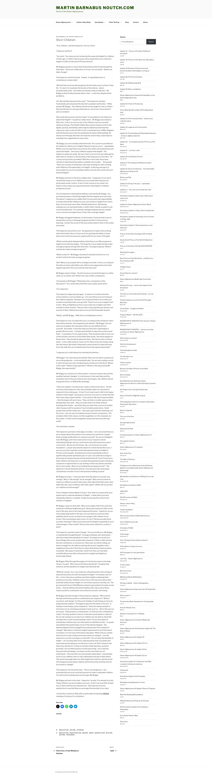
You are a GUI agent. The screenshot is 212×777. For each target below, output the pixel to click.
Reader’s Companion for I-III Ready (132, 614)
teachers (70, 735)
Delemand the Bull (126, 429)
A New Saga (124, 534)
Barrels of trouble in (134, 368)
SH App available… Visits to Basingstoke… (134, 583)
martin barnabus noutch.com (95, 7)
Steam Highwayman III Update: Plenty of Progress (137, 688)
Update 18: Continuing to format (131, 156)
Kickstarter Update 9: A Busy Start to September (137, 210)
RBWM (106, 694)
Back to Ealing (125, 375)
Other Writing (114, 22)
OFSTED (109, 733)
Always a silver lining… (127, 503)
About (145, 22)
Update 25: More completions (130, 89)
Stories (80, 730)
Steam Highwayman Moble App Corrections (135, 279)
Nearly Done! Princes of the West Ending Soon (136, 240)
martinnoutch (76, 36)
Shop (127, 22)
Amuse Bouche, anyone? (129, 273)
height (85, 733)
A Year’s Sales (125, 565)
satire (73, 730)
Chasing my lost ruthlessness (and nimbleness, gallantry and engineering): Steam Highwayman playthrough (136, 467)
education (64, 730)
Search (122, 37)
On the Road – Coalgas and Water (132, 308)
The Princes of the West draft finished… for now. (137, 294)
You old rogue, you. (126, 356)
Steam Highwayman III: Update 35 (132, 637)
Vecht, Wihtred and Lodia (129, 522)
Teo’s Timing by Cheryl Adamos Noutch (134, 540)
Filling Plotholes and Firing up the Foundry (134, 701)
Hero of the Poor (126, 453)
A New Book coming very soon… (131, 546)
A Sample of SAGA (126, 528)
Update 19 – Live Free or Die (130, 150)
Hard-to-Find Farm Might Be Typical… (133, 395)
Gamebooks (99, 22)
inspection (100, 733)
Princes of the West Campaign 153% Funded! (136, 234)
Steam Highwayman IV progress (131, 447)
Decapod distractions (127, 422)
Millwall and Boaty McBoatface (131, 577)
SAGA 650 (124, 491)
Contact (136, 22)
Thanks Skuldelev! (126, 510)
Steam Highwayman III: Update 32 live (133, 649)
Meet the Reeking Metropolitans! (131, 694)
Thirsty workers (125, 362)
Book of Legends (126, 410)
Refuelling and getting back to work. (132, 682)
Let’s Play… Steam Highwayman (131, 558)
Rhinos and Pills (125, 177)
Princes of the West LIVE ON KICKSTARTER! (136, 246)
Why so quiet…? (125, 595)
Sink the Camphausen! (128, 344)
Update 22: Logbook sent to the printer (133, 127)
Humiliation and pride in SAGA (130, 485)
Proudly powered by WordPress (66, 772)
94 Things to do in (134, 389)
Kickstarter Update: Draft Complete (132, 676)
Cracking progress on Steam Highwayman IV (136, 435)
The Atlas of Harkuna (127, 459)
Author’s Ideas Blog (83, 22)
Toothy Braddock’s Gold (128, 350)
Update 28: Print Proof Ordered (131, 77)
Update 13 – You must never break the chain (135, 190)
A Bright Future (125, 267)
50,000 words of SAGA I (128, 497)
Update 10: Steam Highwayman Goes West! (135, 204)
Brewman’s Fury (125, 571)
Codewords (124, 670)
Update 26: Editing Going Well (130, 83)
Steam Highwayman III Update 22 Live (133, 655)
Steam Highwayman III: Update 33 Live (134, 643)
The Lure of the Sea (127, 416)
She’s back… (124, 721)
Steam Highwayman (63, 22)
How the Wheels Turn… (128, 608)
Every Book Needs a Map (129, 715)
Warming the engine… (127, 252)
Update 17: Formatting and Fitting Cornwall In (135, 163)
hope (91, 733)
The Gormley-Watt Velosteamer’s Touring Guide (136, 601)
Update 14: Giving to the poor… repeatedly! (135, 183)
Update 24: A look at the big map (131, 104)
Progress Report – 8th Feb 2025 (131, 315)
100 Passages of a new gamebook (132, 552)
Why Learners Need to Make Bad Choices (135, 516)
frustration (75, 733)
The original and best (127, 441)
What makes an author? (128, 338)
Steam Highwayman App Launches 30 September (138, 589)
